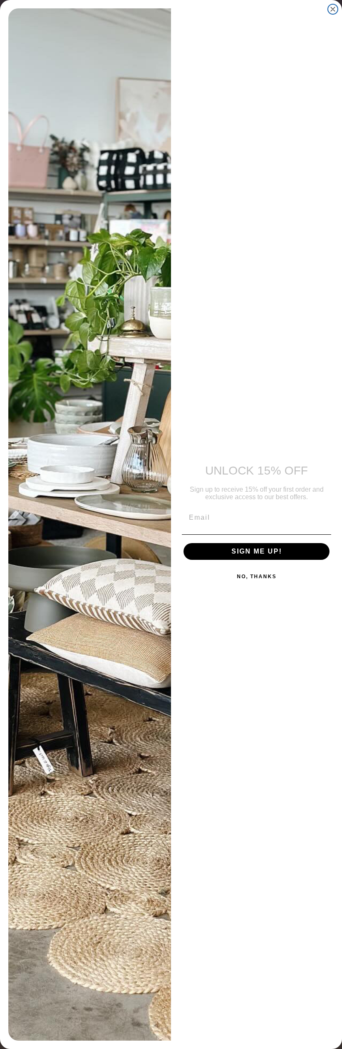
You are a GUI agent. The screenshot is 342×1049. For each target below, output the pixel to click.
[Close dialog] (333, 9)
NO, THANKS (257, 576)
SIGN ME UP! (256, 551)
